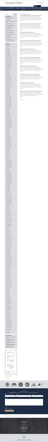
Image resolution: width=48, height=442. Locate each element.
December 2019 (8, 177)
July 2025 (7, 67)
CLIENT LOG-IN (41, 3)
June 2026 (7, 48)
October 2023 (8, 103)
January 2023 (8, 119)
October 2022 (8, 124)
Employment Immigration (9, 25)
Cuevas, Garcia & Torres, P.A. (26, 16)
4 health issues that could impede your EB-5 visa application (30, 40)
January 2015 (8, 279)
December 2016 (8, 239)
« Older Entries (22, 99)
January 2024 (8, 98)
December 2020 (8, 160)
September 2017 (8, 224)
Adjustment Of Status (9, 17)
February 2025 (8, 76)
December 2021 (8, 141)
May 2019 (7, 189)
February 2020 (8, 174)
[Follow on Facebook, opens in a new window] (24, 437)
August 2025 (8, 65)
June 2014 (7, 291)
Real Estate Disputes (9, 30)
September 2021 (8, 146)
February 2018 (8, 215)
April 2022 (7, 134)
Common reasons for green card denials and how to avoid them (10, 344)
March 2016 (7, 255)
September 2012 (8, 327)
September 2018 (8, 203)
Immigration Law (12, 352)
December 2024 (8, 79)
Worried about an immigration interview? (27, 82)
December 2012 (8, 322)
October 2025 (8, 62)
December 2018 (8, 198)
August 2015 (8, 267)
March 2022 (7, 136)
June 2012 (7, 332)
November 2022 (8, 122)
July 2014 (7, 289)
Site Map (19, 440)
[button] (47, 437)
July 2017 (7, 227)
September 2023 (8, 105)
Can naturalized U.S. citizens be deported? (27, 32)
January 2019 (8, 196)
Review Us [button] (24, 430)
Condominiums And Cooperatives (10, 21)
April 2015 (7, 274)
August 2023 (8, 107)
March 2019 (7, 193)
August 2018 (8, 205)
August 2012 (8, 329)
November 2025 (8, 60)
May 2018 (7, 210)
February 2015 (8, 277)
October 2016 (8, 243)
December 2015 (8, 260)
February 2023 (8, 117)
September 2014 (8, 286)
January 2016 (8, 258)
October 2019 (8, 181)
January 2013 (8, 320)
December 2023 (8, 100)
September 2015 (8, 265)
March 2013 (7, 317)
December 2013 (8, 301)
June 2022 (7, 131)
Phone (33, 394)
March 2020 (7, 172)
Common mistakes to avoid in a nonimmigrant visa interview (30, 23)
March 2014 (7, 296)
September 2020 (8, 165)
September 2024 (8, 84)
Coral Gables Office (24, 428)
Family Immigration (8, 27)
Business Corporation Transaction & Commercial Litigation (12, 367)
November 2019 (8, 179)
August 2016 (8, 246)
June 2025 (7, 69)
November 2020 (8, 162)
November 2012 (8, 324)
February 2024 (8, 96)
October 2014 (8, 284)
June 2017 (7, 229)
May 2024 (7, 91)
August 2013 (8, 308)
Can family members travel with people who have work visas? (31, 15)
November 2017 (8, 220)
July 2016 (7, 248)
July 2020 (7, 169)
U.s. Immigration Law (37, 16)
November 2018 (8, 200)
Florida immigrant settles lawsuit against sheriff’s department (31, 91)
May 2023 (7, 112)
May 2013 (7, 313)
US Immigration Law (9, 39)
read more (21, 20)
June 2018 (7, 208)
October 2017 (8, 222)
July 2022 (7, 129)
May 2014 (7, 293)
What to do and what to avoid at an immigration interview (30, 57)
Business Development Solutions (27, 440)
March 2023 (7, 115)
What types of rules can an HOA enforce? (10, 337)
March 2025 (7, 74)
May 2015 (7, 272)
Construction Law (8, 23)
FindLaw (32, 440)
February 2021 (8, 158)
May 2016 (7, 251)
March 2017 (7, 234)
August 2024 (8, 86)
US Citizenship (8, 37)
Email (17, 394)
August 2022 (8, 127)
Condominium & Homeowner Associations (12, 360)
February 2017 (8, 236)
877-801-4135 (13, 392)
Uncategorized (8, 35)
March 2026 (7, 53)
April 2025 (7, 72)
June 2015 (7, 270)
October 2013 (8, 305)
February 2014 (8, 298)
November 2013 (8, 303)
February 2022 (8, 138)
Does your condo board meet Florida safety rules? (10, 347)
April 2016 (7, 253)
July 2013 (7, 310)
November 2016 (8, 241)
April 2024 (7, 93)
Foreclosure (7, 28)
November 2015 (8, 262)
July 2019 (7, 186)
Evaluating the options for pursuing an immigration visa (30, 74)
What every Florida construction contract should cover (10, 342)
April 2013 (7, 315)
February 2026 (8, 55)
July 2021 (7, 150)
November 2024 (8, 81)
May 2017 (7, 231)
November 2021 (8, 143)
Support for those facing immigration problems (28, 65)
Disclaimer (16, 440)
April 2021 (7, 155)
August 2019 (8, 184)
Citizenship (7, 19)
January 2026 (8, 57)
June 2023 (7, 110)
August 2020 (8, 167)
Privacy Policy (21, 440)
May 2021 (7, 153)
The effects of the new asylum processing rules (10, 339)
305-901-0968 (41, 2)
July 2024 (7, 88)
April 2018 (7, 212)
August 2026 (8, 45)
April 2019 (7, 191)
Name (5, 394)
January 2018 (8, 217)
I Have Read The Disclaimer (9, 408)
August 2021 (8, 148)
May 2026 (7, 50)
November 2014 (8, 282)
